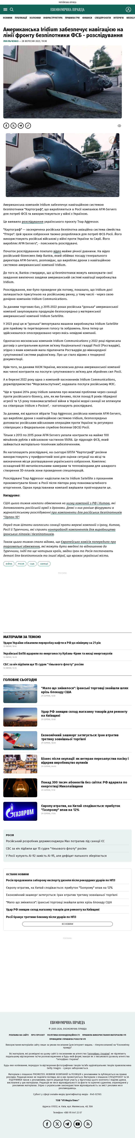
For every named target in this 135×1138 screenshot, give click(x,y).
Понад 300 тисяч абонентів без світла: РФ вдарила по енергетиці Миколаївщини (84, 784)
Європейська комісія (76, 542)
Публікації (21, 17)
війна (9, 564)
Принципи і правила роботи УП (67, 1039)
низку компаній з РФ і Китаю (88, 503)
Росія (21, 564)
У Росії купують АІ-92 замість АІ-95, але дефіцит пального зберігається (56, 856)
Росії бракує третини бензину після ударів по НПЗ (41, 917)
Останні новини (17, 874)
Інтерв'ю (118, 17)
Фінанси (87, 17)
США (32, 564)
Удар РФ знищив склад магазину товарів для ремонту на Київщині (84, 713)
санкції (44, 564)
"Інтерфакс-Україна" (98, 1053)
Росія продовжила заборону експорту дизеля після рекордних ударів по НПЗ (60, 880)
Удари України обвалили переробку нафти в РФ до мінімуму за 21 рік (52, 643)
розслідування (32, 221)
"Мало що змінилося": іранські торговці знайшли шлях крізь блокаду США (84, 690)
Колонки (35, 17)
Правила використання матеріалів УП (104, 1035)
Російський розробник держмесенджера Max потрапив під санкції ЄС (55, 841)
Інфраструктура (52, 17)
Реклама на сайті (19, 1035)
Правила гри (72, 17)
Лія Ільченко (11, 41)
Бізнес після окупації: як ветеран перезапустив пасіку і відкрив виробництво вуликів (85, 761)
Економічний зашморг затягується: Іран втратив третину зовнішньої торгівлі (80, 737)
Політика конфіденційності (63, 1035)
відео (57, 251)
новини (7, 17)
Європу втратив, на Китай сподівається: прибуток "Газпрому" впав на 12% (80, 808)
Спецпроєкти (103, 17)
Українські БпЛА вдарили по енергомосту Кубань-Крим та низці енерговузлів (57, 653)
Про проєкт (38, 1035)
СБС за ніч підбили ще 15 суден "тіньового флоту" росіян (43, 664)
